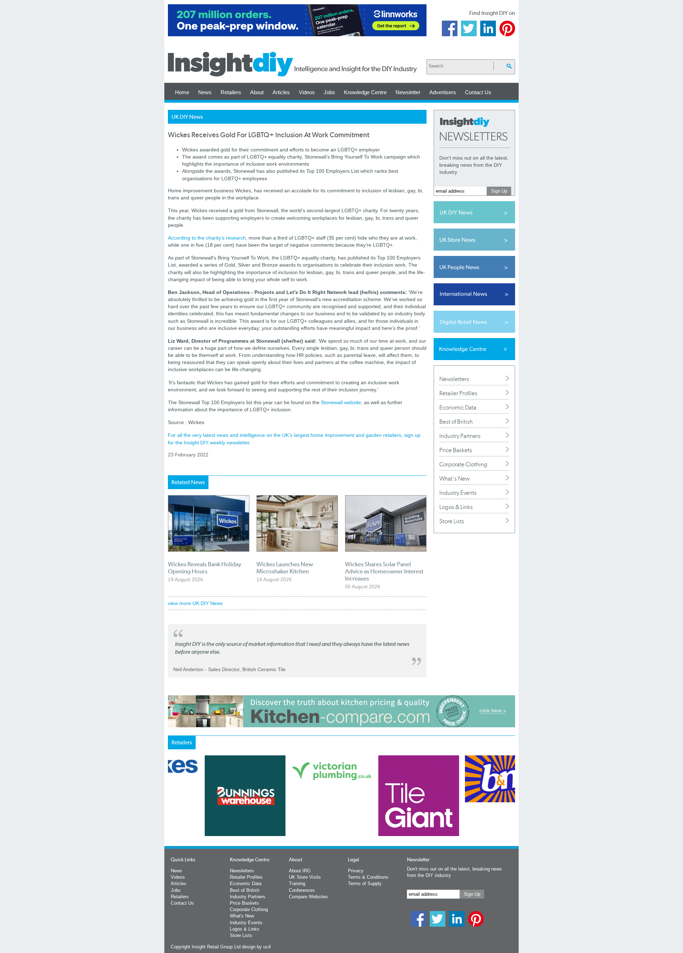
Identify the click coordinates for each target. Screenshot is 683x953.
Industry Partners (460, 435)
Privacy (356, 870)
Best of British (456, 421)
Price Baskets (455, 450)
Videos (307, 92)
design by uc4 (256, 946)
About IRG (300, 870)
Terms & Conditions (368, 877)
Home (182, 92)
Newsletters (454, 378)
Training (297, 883)
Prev (172, 814)
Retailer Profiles (458, 393)
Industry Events (458, 492)
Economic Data (457, 407)
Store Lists (451, 521)
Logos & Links (456, 506)
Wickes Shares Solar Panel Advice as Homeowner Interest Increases (384, 571)
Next (370, 814)
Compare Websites (308, 896)
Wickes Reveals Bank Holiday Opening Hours (204, 568)
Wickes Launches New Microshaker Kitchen (284, 568)
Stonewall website (341, 402)
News (205, 92)
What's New (454, 478)
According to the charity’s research (207, 238)
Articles (281, 92)
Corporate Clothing (463, 464)
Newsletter (408, 92)
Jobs (329, 92)
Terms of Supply (365, 883)
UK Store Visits (305, 877)
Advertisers (442, 92)
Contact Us (478, 92)
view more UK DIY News (195, 603)
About (257, 92)
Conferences (302, 890)
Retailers (231, 92)
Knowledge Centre (365, 92)
